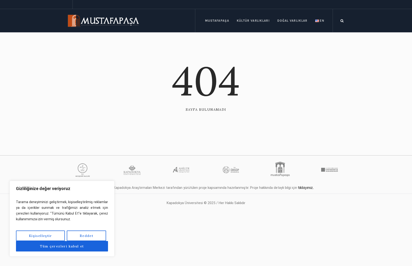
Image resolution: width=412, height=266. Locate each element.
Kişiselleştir (40, 236)
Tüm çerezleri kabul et (62, 246)
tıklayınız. (306, 187)
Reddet (86, 236)
